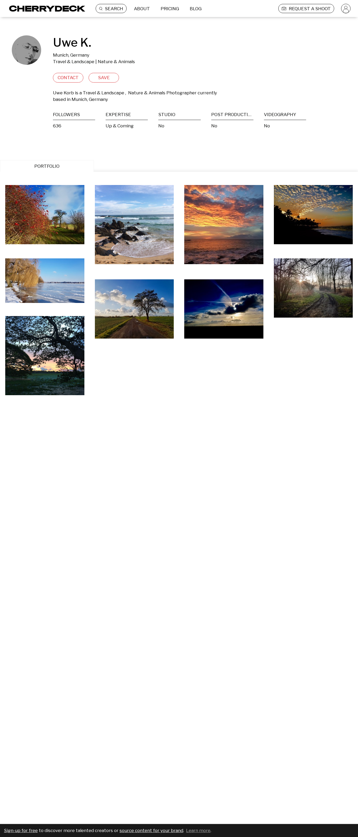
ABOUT (142, 8)
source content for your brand (151, 830)
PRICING (170, 8)
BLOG (196, 8)
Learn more (198, 830)
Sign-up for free (21, 830)
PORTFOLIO (46, 166)
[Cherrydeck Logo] (45, 9)
